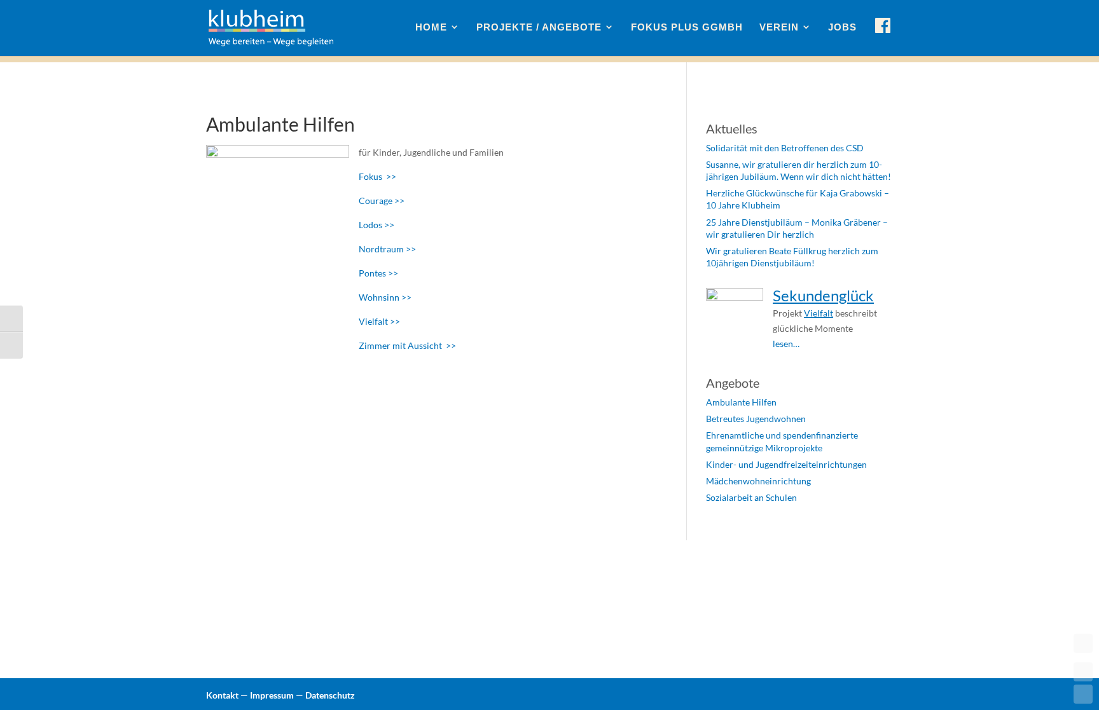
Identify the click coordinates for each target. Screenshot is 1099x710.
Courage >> (381, 200)
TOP (1083, 643)
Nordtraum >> (387, 248)
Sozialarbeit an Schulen (751, 497)
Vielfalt (818, 313)
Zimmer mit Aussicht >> (407, 345)
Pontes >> (378, 273)
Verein (779, 27)
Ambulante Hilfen (741, 402)
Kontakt (222, 695)
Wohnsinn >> (385, 297)
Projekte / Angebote (539, 27)
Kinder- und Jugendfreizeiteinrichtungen (786, 464)
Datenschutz (330, 695)
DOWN (1083, 694)
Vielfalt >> (379, 321)
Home (431, 27)
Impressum (272, 695)
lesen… (786, 343)
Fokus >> (377, 176)
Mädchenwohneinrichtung (758, 480)
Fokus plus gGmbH (687, 27)
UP (1083, 671)
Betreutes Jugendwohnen (756, 418)
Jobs (842, 27)
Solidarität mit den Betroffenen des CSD (785, 147)
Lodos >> (376, 224)
